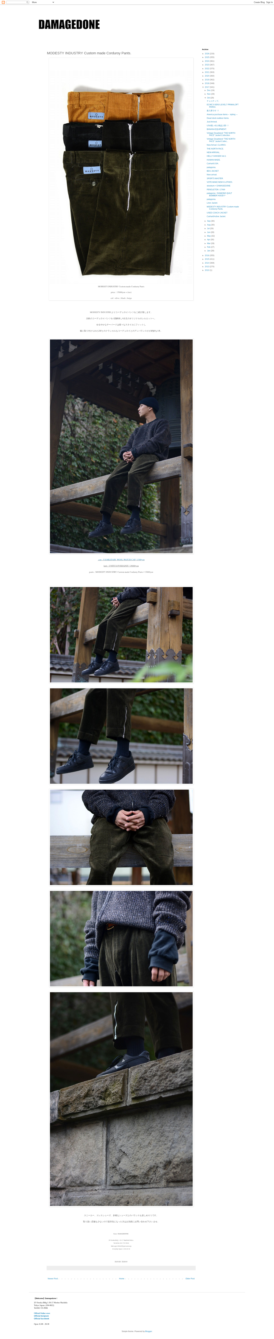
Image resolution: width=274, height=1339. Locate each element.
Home (121, 1279)
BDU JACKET (213, 171)
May (209, 236)
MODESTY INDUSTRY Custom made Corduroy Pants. (223, 208)
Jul (208, 228)
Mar (209, 243)
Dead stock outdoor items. (218, 118)
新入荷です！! (213, 111)
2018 (207, 83)
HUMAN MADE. (213, 160)
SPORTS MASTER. (215, 178)
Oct (208, 98)
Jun (209, 232)
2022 (207, 68)
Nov (209, 94)
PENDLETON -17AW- (216, 189)
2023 (207, 65)
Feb (209, 247)
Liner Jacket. (212, 203)
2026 (207, 54)
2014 (207, 263)
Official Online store (42, 1313)
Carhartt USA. (213, 163)
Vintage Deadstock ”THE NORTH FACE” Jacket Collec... (221, 140)
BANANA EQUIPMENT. (217, 129)
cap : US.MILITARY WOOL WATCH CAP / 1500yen (121, 559)
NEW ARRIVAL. (213, 152)
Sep (209, 221)
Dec (209, 90)
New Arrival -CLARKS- (216, 145)
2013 (207, 266)
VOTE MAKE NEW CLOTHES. (220, 182)
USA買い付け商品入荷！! (217, 125)
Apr (209, 239)
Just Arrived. (212, 122)
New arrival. (212, 175)
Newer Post (53, 1279)
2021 (207, 72)
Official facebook (41, 1319)
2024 (207, 61)
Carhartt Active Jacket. (216, 216)
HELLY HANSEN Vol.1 (216, 156)
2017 (207, 87)
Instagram (118, 1261)
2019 (207, 80)
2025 (207, 57)
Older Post (190, 1279)
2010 (207, 270)
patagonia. (211, 167)
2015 (207, 259)
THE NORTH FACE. (215, 149)
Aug (209, 225)
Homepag (125, 1261)
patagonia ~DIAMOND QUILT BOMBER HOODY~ (219, 194)
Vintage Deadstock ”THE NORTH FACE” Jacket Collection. (221, 134)
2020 (207, 76)
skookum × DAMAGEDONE (218, 186)
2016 (207, 255)
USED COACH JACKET (217, 213)
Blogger (148, 1331)
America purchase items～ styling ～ (222, 114)
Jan (209, 251)
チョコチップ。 (213, 101)
